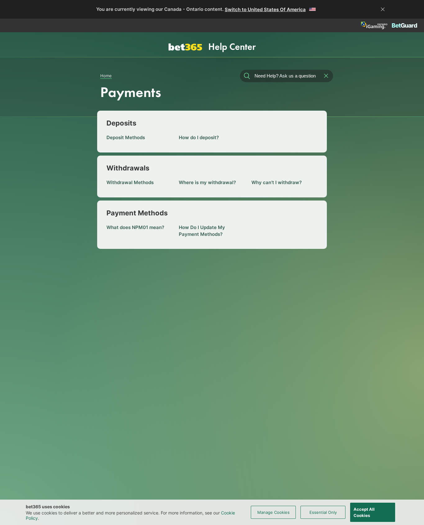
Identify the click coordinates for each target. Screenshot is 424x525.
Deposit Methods (125, 137)
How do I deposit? (199, 137)
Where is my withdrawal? (207, 182)
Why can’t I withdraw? (276, 182)
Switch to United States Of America (265, 9)
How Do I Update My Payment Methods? (202, 230)
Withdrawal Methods (130, 182)
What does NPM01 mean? (135, 227)
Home (106, 75)
